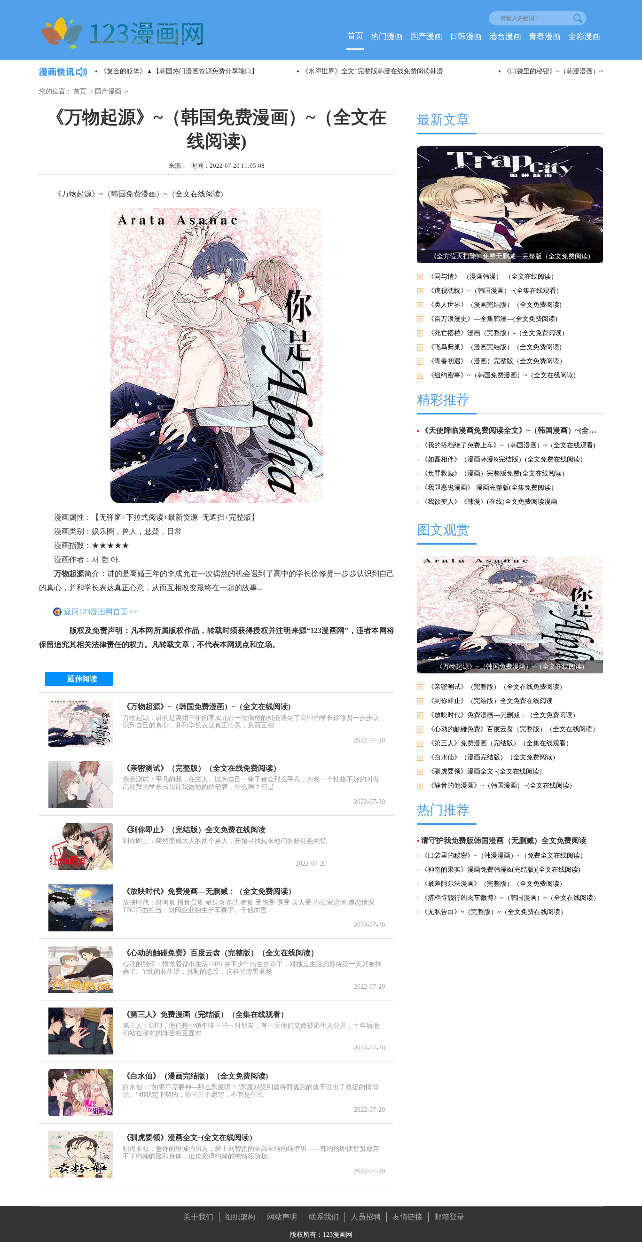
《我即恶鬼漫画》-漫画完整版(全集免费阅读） (489, 487)
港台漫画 (505, 36)
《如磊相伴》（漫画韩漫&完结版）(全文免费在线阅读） (504, 459)
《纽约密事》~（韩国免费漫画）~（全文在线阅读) (502, 375)
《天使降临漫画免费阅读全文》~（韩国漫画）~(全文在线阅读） (512, 430)
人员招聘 (366, 1217)
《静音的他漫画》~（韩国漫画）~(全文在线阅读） (502, 785)
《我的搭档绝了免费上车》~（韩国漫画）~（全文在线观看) (508, 445)
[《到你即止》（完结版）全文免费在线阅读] (80, 846)
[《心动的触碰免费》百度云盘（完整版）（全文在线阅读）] (80, 969)
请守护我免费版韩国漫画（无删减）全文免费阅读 (504, 840)
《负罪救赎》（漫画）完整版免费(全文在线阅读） (494, 473)
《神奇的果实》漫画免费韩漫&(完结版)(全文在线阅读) (500, 869)
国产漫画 (426, 36)
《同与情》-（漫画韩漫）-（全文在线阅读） (492, 276)
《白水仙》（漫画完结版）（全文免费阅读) (195, 1076)
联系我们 (324, 1217)
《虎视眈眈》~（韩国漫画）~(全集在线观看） (495, 290)
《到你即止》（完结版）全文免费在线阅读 (194, 830)
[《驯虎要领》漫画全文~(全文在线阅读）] (80, 1154)
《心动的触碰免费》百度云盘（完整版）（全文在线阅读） (220, 953)
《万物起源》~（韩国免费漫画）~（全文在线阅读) (206, 707)
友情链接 (407, 1217)
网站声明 (282, 1217)
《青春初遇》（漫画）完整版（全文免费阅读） (497, 361)
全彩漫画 (584, 36)
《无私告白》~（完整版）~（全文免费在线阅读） (494, 911)
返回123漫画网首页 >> (101, 612)
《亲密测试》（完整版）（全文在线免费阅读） (202, 768)
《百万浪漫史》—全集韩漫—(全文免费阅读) (492, 318)
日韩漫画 (466, 36)
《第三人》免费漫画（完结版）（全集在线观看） (205, 1014)
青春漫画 (545, 36)
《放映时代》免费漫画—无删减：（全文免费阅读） (209, 891)
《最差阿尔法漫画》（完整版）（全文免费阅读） (493, 883)
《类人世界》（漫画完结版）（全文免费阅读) (495, 304)
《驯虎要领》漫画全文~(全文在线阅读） (190, 1137)
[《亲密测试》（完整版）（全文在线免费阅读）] (80, 784)
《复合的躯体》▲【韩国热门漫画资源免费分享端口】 (179, 71)
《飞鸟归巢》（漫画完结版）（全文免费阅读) (495, 347)
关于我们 (198, 1217)
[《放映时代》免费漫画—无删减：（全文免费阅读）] (80, 907)
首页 (355, 35)
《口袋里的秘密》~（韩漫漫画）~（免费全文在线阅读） (504, 855)
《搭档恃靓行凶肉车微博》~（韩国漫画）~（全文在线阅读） (510, 897)
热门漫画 (387, 36)
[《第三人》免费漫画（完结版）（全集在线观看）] (80, 1031)
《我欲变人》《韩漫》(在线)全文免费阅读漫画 (489, 501)
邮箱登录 (449, 1217)
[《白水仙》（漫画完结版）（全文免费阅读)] (80, 1092)
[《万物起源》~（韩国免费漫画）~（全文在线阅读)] (80, 723)
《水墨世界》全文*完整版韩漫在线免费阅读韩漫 (372, 71)
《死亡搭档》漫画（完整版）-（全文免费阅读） (498, 332)
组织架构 (240, 1217)
